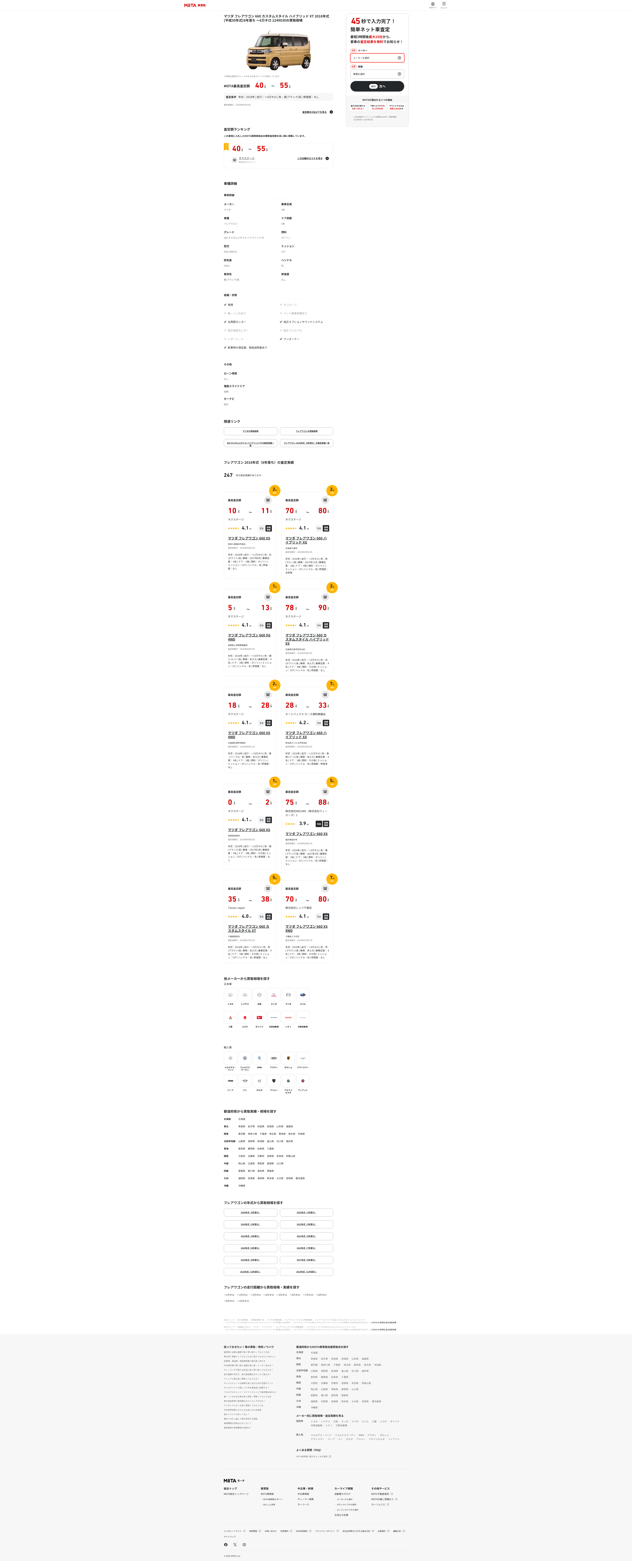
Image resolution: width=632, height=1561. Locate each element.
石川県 (279, 1141)
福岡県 (241, 1178)
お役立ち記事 (341, 1515)
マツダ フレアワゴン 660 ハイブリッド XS (306, 735)
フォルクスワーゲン (345, 1435)
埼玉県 (272, 1133)
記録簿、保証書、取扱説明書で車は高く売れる (244, 1360)
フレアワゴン (267, 1327)
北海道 (241, 1119)
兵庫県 (251, 1156)
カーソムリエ (378, 1504)
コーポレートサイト (233, 1531)
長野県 (251, 1141)
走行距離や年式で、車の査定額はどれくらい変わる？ (247, 1374)
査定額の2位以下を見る (314, 112)
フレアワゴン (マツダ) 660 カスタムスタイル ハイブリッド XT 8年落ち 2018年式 (258, 1322)
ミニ (340, 1439)
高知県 (260, 1170)
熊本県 (270, 1178)
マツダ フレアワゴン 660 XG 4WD (249, 637)
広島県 (251, 1163)
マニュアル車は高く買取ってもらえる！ (241, 1378)
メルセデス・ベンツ (321, 1435)
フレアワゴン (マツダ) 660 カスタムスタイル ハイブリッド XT (340, 1319)
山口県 (279, 1163)
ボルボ (349, 1439)
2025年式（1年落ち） (306, 1212)
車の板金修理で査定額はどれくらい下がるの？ (244, 1400)
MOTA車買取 (242, 1319)
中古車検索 (303, 1493)
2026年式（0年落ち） (250, 1212)
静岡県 (251, 1148)
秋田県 (260, 1126)
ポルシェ (384, 1435)
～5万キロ (281, 1294)
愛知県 (241, 1148)
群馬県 (282, 1133)
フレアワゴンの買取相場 (306, 431)
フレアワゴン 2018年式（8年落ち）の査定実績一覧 (306, 442)
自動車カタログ (243, 1327)
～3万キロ (255, 1294)
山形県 (279, 1126)
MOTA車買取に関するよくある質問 (311, 1456)
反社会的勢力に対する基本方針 (356, 1531)
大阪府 (241, 1156)
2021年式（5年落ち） (306, 1236)
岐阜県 (260, 1148)
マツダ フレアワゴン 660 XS (249, 538)
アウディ (372, 1435)
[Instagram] (244, 1545)
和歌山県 (290, 1156)
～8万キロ (321, 1294)
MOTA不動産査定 (380, 1493)
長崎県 (260, 1178)
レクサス (325, 1421)
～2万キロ (242, 1294)
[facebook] (226, 1545)
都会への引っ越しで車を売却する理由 (240, 1418)
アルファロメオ (377, 1439)
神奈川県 (252, 1133)
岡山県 (241, 1163)
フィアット (394, 1439)
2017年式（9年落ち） (306, 1259)
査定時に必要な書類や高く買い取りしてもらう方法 (246, 1352)
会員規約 (382, 1531)
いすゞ (329, 1425)
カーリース (303, 1504)
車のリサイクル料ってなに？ (237, 1414)
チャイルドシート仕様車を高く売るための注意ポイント (248, 1383)
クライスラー (318, 1439)
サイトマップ (230, 1536)
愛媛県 (241, 1170)
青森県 (241, 1126)
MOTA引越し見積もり (382, 1499)
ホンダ (344, 1421)
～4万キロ (268, 1294)
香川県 (251, 1170)
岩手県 (251, 1126)
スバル (365, 1421)
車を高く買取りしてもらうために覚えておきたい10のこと (250, 1356)
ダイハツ (394, 1421)
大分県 (279, 1178)
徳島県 (270, 1170)
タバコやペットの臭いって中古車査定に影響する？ (246, 1387)
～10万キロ (243, 1300)
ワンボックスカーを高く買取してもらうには (243, 1405)
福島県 (289, 1126)
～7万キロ (308, 1294)
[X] (235, 1545)
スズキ (383, 1421)
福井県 (289, 1141)
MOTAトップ (229, 1319)
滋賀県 (270, 1156)
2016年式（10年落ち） (250, 1271)
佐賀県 (251, 1178)
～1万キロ (229, 1294)
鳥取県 (260, 1163)
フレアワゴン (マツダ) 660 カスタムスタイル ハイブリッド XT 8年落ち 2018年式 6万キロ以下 (330, 1322)
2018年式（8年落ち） (250, 1259)
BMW (361, 1435)
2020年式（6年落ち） (250, 1247)
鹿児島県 (300, 1178)
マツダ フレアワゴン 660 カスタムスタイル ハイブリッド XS (307, 639)
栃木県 (291, 1133)
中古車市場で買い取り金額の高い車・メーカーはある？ (248, 1365)
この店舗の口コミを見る (310, 158)
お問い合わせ (270, 1531)
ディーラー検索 (306, 1499)
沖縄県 (241, 1185)
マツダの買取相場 (250, 431)
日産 (335, 1421)
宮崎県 (289, 1178)
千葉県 (263, 1133)
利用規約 (284, 1531)
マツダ (256, 1327)
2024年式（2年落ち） (250, 1224)
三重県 (270, 1148)
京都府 (260, 1156)
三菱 (374, 1421)
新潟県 (260, 1141)
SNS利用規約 (302, 1531)
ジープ (331, 1439)
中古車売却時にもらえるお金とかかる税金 (242, 1409)
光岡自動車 (316, 1425)
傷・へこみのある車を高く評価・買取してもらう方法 (247, 1396)
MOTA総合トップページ (236, 1493)
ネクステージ (247, 158)
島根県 (270, 1163)
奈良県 (279, 1156)
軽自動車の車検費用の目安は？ (237, 1427)
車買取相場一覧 (257, 1319)
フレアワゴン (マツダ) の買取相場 (298, 1319)
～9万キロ (229, 1300)
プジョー (360, 1439)
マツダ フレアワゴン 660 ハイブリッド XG (306, 540)
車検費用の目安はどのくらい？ (237, 1423)
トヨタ (314, 1421)
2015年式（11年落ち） (306, 1271)
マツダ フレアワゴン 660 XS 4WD (249, 735)
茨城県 (301, 1133)
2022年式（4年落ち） (250, 1236)
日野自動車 (341, 1425)
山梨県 (241, 1141)
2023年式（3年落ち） (306, 1224)
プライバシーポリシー (325, 1531)
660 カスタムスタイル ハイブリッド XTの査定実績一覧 (250, 444)
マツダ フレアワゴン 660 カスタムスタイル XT (248, 928)
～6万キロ (295, 1294)
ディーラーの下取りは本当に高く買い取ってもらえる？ (248, 1369)
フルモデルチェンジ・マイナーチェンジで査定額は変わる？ (250, 1392)
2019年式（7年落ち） (306, 1247)
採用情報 (253, 1531)
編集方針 (397, 1531)
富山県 (270, 1141)
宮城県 (270, 1126)
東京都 (241, 1133)
